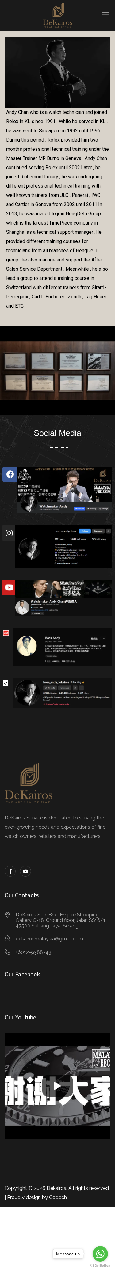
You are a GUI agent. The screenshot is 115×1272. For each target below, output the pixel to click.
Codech (58, 1197)
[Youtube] (25, 871)
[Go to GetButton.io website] (100, 1266)
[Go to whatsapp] (100, 1254)
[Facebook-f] (10, 871)
